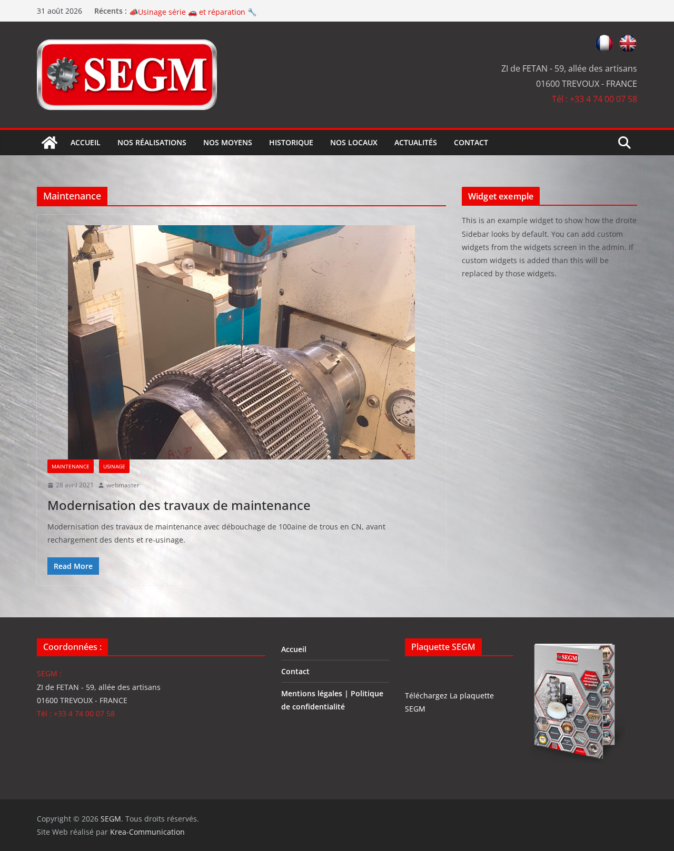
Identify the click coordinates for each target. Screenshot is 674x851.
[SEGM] (49, 142)
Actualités (415, 142)
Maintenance (71, 466)
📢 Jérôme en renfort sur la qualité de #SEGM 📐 (215, 11)
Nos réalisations (151, 142)
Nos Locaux (354, 142)
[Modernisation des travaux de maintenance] (241, 342)
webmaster (123, 484)
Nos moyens (227, 142)
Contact (471, 142)
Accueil (86, 142)
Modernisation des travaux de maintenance (179, 505)
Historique (291, 142)
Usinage (114, 466)
